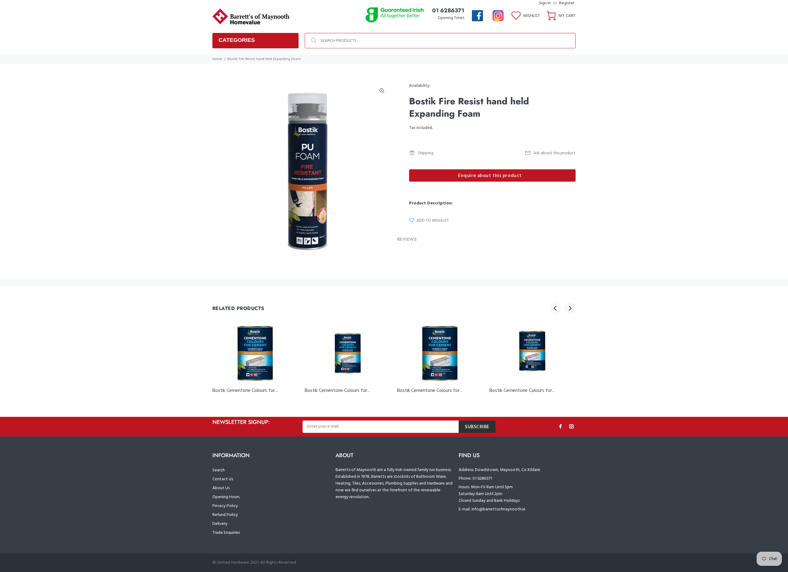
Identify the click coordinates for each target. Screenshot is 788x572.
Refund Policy (225, 514)
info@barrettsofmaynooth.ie (498, 509)
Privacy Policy (225, 506)
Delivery (219, 523)
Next (570, 308)
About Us (221, 488)
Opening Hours (225, 497)
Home (217, 59)
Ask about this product (554, 153)
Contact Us (222, 479)
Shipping (425, 153)
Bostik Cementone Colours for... (245, 391)
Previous (555, 308)
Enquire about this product (490, 176)
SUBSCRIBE (477, 427)
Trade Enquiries (226, 532)
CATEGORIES (237, 40)
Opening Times (451, 18)
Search (218, 470)
